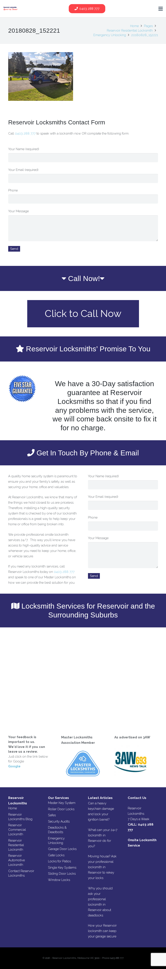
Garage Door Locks (62, 849)
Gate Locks (56, 855)
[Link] (10, 8)
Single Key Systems (62, 867)
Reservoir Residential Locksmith (16, 845)
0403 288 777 (26, 133)
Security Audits (59, 821)
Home (12, 808)
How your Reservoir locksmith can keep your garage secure (102, 931)
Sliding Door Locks (62, 874)
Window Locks (59, 880)
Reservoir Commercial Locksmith (17, 829)
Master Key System (61, 803)
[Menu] (160, 8)
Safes (52, 815)
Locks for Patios (59, 861)
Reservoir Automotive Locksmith (16, 860)
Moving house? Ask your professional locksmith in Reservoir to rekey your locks (102, 867)
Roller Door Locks (61, 809)
